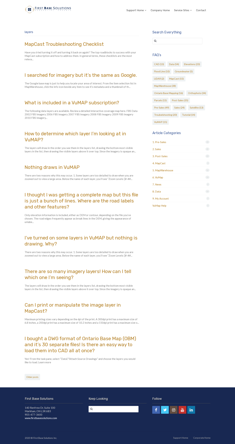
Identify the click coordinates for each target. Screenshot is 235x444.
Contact (201, 10)
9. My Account (160, 198)
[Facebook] (156, 410)
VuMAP (160, 122)
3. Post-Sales (160, 156)
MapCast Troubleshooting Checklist (64, 44)
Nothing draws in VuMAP (52, 167)
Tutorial (188, 114)
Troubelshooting (165, 114)
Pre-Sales (161, 107)
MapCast (176, 78)
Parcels (160, 100)
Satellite (196, 107)
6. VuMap (157, 177)
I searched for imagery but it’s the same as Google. (81, 75)
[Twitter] (165, 410)
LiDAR (159, 78)
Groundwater (184, 71)
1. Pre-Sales (159, 142)
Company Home (160, 10)
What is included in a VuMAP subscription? (72, 103)
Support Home (135, 10)
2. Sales (156, 149)
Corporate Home (201, 437)
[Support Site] (48, 9)
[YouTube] (182, 410)
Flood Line (162, 71)
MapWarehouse (165, 85)
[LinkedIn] (191, 410)
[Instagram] (174, 410)
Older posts (32, 377)
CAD (159, 64)
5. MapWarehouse (162, 170)
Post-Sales (180, 100)
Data (174, 64)
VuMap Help (159, 205)
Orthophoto (197, 93)
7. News (156, 184)
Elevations (192, 64)
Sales (179, 107)
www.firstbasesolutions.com (41, 418)
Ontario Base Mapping (168, 93)
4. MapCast (158, 163)
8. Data (156, 191)
